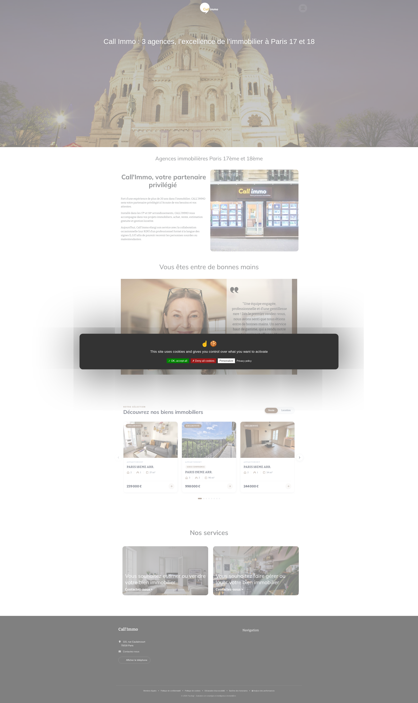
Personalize (226, 360)
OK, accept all (178, 360)
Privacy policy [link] (244, 360)
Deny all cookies (204, 360)
